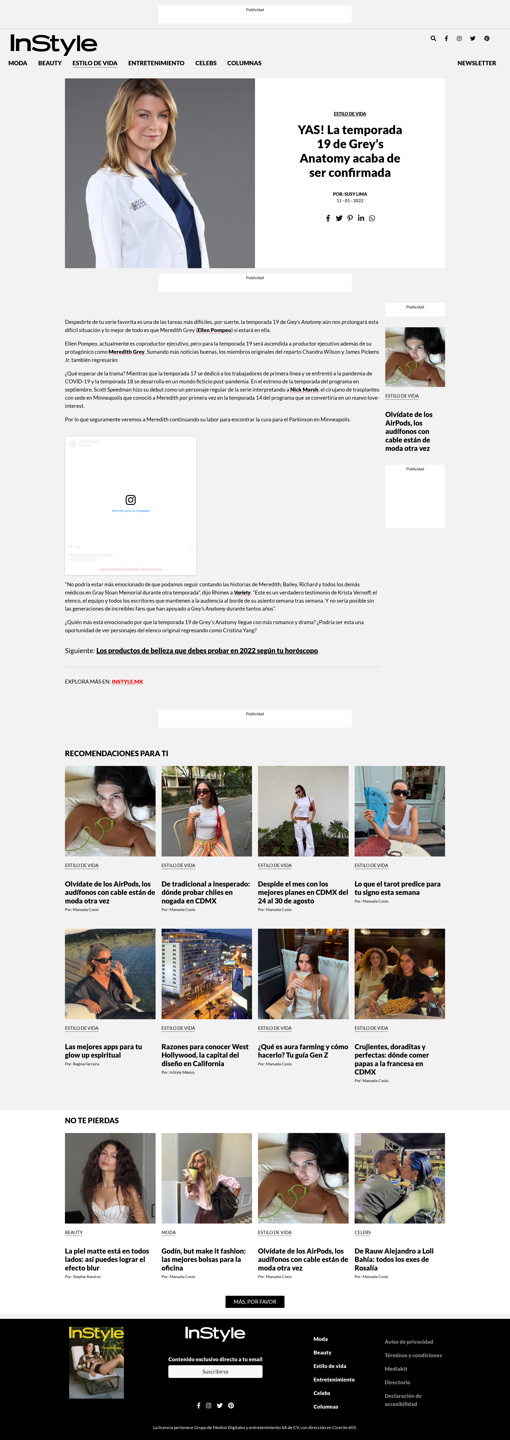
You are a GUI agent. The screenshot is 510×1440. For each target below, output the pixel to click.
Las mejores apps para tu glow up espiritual (103, 1050)
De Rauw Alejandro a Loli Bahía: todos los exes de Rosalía (394, 1259)
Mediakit (396, 1368)
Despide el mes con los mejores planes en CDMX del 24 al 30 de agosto (303, 892)
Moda (17, 62)
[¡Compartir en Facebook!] (328, 218)
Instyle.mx (127, 681)
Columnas (244, 62)
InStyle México (182, 1072)
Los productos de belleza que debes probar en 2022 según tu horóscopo (207, 650)
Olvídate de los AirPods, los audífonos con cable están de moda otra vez (409, 431)
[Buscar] (433, 38)
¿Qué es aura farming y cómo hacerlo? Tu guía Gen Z (303, 1050)
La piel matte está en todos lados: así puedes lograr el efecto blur (107, 1259)
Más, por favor (255, 1301)
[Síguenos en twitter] (473, 38)
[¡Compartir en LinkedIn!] (361, 218)
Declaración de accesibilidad (403, 1399)
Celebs (206, 62)
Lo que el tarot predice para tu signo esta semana (398, 888)
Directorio (397, 1382)
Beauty (50, 62)
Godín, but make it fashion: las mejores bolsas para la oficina (204, 1259)
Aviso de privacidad (409, 1341)
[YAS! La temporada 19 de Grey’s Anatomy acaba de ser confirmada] (160, 173)
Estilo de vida (95, 62)
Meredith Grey (127, 351)
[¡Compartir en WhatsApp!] (372, 218)
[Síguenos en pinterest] (486, 38)
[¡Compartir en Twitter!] (339, 218)
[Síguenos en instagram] (459, 38)
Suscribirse (215, 1371)
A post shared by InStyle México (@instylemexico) (130, 568)
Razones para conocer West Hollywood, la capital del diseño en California (205, 1055)
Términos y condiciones (413, 1355)
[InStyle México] (54, 44)
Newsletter (477, 62)
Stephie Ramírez (87, 1276)
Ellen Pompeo (214, 330)
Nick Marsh (304, 389)
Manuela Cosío (86, 909)
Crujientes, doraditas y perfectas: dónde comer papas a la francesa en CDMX (392, 1059)
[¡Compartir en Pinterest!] (350, 218)
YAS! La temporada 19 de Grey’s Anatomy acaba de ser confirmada (350, 150)
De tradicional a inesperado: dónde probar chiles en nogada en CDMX (206, 892)
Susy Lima (355, 194)
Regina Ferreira (86, 1063)
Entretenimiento (156, 62)
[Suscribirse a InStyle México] (96, 1362)
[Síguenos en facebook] (446, 38)
